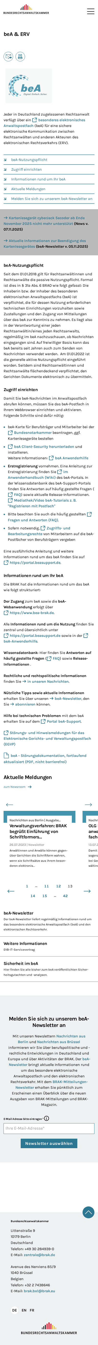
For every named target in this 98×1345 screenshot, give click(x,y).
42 (65, 896)
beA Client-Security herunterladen (44, 446)
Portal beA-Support (64, 721)
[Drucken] (20, 56)
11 (46, 886)
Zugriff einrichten (26, 169)
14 (32, 896)
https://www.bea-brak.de (32, 612)
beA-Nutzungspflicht (29, 159)
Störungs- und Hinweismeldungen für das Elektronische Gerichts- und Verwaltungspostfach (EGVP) (47, 738)
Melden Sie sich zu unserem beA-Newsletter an (52, 198)
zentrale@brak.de (39, 1255)
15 (44, 896)
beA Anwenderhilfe (71, 458)
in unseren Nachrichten (48, 681)
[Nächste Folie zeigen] (88, 805)
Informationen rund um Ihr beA (38, 179)
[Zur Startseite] (26, 9)
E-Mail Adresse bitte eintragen (23, 1119)
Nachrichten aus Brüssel (58, 1042)
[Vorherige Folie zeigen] (9, 805)
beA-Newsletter (68, 698)
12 (58, 886)
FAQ (17, 494)
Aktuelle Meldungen (28, 189)
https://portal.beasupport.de (35, 562)
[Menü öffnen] (89, 11)
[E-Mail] (8, 56)
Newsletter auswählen (49, 1143)
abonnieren (25, 704)
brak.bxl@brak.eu (39, 1291)
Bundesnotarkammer (33, 432)
